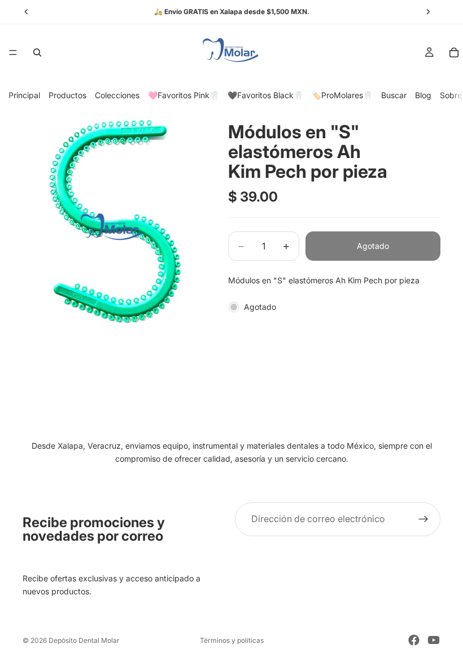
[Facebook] (414, 640)
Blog (423, 95)
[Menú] (13, 52)
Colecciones (117, 95)
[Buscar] (37, 52)
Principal (24, 95)
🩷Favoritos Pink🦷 (183, 95)
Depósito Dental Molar (84, 640)
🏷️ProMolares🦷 (342, 95)
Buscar (394, 95)
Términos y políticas (232, 640)
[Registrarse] (423, 519)
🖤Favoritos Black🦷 (265, 95)
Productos (67, 95)
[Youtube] (433, 640)
